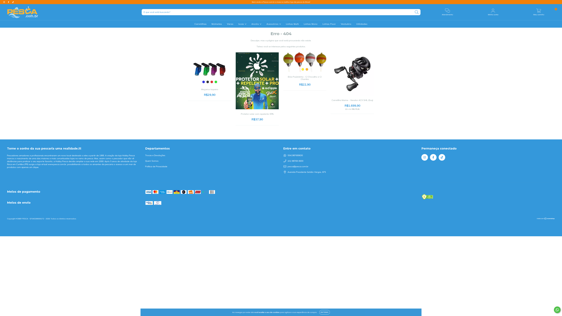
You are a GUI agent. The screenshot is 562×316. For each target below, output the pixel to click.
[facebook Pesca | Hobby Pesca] (9, 2)
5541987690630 (295, 155)
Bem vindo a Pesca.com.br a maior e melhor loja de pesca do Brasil (281, 2)
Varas (230, 24)
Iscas (241, 24)
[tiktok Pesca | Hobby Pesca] (13, 2)
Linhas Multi (292, 24)
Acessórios (273, 24)
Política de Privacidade (156, 166)
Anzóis (255, 24)
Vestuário (346, 24)
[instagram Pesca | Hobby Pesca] (4, 2)
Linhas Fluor (329, 24)
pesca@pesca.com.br (298, 166)
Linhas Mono (311, 24)
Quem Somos (152, 161)
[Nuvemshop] (546, 219)
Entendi (325, 312)
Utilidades (361, 24)
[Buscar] (416, 12)
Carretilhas (201, 24)
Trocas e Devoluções (155, 155)
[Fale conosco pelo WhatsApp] (557, 309)
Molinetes (217, 24)
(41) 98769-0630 (295, 161)
